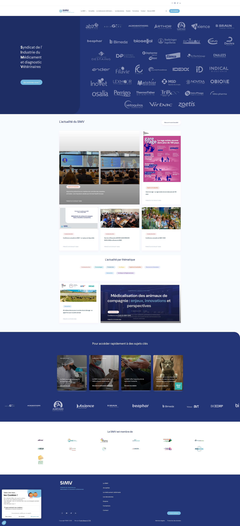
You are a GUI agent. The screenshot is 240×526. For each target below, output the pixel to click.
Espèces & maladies (73, 186)
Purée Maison (83, 520)
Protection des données (174, 520)
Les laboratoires (119, 11)
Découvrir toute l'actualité (171, 122)
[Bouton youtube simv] (175, 3)
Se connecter (174, 11)
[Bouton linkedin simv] (180, 3)
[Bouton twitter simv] (177, 3)
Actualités (91, 11)
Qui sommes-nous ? (31, 82)
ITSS (89, 520)
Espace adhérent (174, 513)
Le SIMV (83, 11)
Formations (135, 11)
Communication (68, 234)
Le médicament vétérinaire (104, 11)
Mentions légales (160, 520)
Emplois (128, 11)
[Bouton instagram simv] (172, 3)
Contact (143, 11)
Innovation (67, 306)
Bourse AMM (151, 11)
